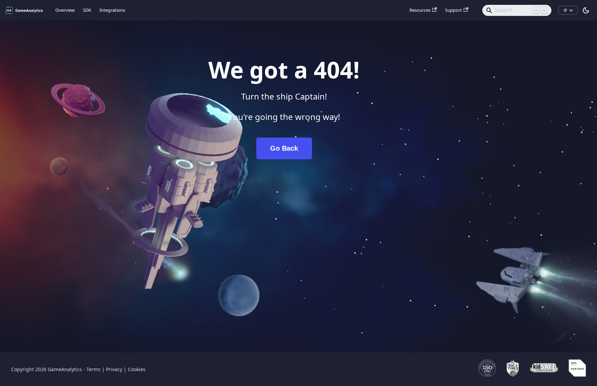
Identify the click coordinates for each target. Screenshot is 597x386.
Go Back (284, 148)
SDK (87, 10)
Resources (419, 10)
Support (453, 10)
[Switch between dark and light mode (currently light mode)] (585, 10)
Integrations (112, 10)
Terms (93, 369)
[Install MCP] (568, 10)
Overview (65, 10)
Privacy (114, 369)
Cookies (136, 369)
